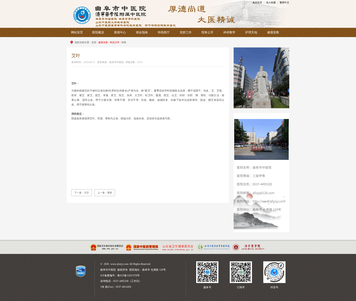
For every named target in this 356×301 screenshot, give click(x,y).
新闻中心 (120, 32)
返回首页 (257, 2)
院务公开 (207, 32)
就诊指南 (142, 32)
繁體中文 (284, 2)
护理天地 (251, 32)
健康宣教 (273, 32)
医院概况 (98, 32)
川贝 (86, 192)
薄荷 (109, 192)
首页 (94, 42)
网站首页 (77, 32)
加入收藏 (271, 2)
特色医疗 (164, 32)
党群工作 (186, 32)
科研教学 (229, 32)
